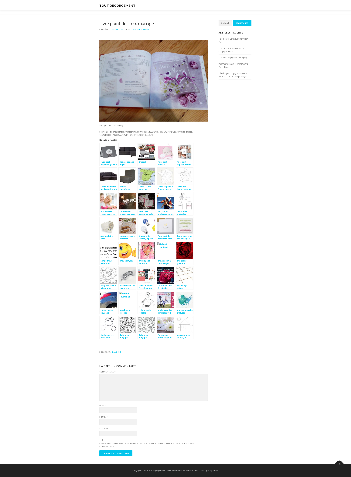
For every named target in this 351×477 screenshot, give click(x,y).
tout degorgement (117, 5)
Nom (102, 405)
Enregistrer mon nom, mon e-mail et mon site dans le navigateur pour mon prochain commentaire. (147, 445)
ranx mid (117, 352)
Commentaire (107, 372)
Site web (104, 428)
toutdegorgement (141, 29)
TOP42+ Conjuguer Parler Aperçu (233, 57)
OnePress (171, 470)
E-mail (103, 417)
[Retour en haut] (339, 464)
